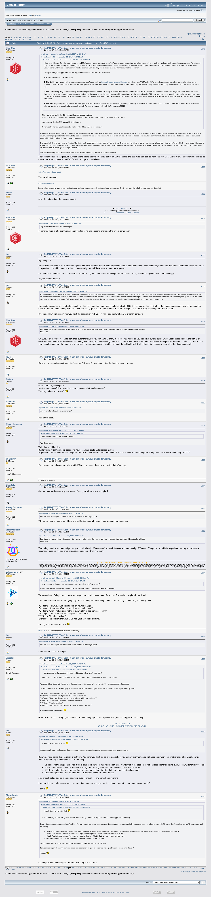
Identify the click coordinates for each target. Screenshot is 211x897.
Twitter (128, 213)
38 (102, 37)
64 (170, 37)
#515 (203, 531)
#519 (203, 732)
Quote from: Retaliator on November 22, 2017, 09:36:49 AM (61, 430)
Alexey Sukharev (14, 424)
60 (159, 37)
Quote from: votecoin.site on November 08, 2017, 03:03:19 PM (66, 60)
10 (27, 37)
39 (104, 37)
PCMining (10, 166)
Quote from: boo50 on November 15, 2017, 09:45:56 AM (62, 57)
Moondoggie (12, 795)
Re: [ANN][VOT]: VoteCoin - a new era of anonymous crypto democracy (77, 48)
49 (131, 37)
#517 (203, 637)
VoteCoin (41, 631)
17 (46, 37)
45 (120, 37)
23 (61, 37)
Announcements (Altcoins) (56, 29)
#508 (203, 358)
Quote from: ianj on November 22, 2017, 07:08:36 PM (59, 801)
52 (138, 37)
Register (40, 24)
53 (141, 37)
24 (64, 37)
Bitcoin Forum (11, 29)
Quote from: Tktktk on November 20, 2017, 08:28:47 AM (60, 223)
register (37, 15)
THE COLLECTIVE (122, 208)
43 (115, 37)
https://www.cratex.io (46, 183)
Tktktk (9, 192)
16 (43, 37)
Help (19, 24)
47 (125, 37)
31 (83, 37)
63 (167, 37)
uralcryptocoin (13, 530)
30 (81, 37)
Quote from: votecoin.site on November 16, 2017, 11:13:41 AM (62, 54)
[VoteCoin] (11, 603)
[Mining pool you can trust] (11, 480)
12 (33, 37)
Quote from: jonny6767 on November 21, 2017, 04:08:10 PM (61, 326)
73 (16, 39)
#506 (203, 286)
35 (94, 37)
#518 (203, 659)
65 (173, 37)
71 (11, 39)
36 (96, 37)
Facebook (120, 213)
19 (51, 37)
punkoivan (11, 459)
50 (133, 37)
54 (144, 37)
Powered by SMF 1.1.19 (91, 892)
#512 (203, 460)
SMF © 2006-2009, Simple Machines (115, 892)
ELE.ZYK (10, 485)
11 (30, 37)
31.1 (34, 20)
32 (86, 37)
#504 (203, 219)
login (30, 15)
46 (123, 37)
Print (202, 39)
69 (6, 39)
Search (26, 24)
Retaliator (10, 402)
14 (38, 37)
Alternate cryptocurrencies (30, 29)
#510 (203, 403)
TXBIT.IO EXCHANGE (122, 724)
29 (78, 37)
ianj (8, 254)
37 (99, 37)
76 (24, 39)
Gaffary (9, 379)
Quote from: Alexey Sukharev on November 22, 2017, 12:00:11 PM (64, 578)
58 (154, 37)
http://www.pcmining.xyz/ (49, 172)
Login (32, 24)
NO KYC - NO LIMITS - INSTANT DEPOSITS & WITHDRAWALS (122, 726)
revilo (8, 357)
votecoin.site (12, 572)
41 (110, 37)
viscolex (10, 658)
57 (152, 37)
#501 (203, 49)
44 (117, 37)
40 (107, 37)
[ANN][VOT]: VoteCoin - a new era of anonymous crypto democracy (102, 29)
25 (67, 37)
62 (165, 37)
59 (157, 37)
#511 (203, 425)
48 (128, 37)
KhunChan (11, 48)
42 (112, 37)
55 (146, 37)
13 (35, 37)
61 (162, 37)
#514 (203, 508)
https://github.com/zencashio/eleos (114, 82)
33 (89, 37)
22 (59, 37)
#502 (203, 167)
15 (40, 37)
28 (75, 37)
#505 (203, 255)
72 (14, 39)
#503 (203, 194)
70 (8, 39)
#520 (203, 796)
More (48, 24)
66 (175, 37)
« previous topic (194, 34)
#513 (203, 486)
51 (136, 37)
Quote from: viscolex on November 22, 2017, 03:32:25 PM (61, 737)
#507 (203, 321)
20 (54, 37)
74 (19, 39)
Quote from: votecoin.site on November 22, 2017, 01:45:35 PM (62, 664)
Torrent (40, 20)
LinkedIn (136, 213)
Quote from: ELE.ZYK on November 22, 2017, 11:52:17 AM (61, 513)
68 (180, 37)
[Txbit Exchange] (11, 679)
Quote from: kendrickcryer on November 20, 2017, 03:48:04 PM (63, 291)
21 (56, 37)
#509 (203, 380)
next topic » (202, 35)
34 (91, 37)
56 (149, 37)
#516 (203, 573)
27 (73, 37)
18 (48, 37)
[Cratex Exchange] (11, 183)
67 (178, 37)
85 (28, 39)
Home (12, 24)
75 (21, 39)
